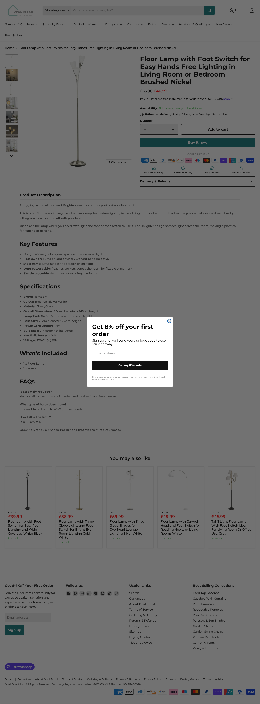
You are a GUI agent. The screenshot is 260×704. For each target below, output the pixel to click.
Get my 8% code (130, 365)
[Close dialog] (169, 321)
